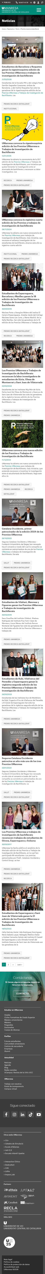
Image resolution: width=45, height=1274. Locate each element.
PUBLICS (7, 2)
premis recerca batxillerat (17, 104)
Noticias (7, 1062)
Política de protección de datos (17, 1264)
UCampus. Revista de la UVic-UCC (18, 1072)
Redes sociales (10, 1070)
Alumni (7, 1051)
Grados (7, 1015)
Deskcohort (9, 1165)
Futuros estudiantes (12, 1041)
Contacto (22, 993)
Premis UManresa (24, 180)
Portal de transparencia (14, 1086)
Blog (6, 1067)
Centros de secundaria (13, 1046)
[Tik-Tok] (31, 1114)
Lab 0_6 (8, 1150)
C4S (7, 1168)
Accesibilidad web (11, 1267)
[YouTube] (39, 1114)
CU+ (6, 1140)
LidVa (7, 1171)
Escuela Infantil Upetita (14, 1153)
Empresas (8, 1049)
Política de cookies (11, 1262)
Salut (6, 563)
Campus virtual (10, 1089)
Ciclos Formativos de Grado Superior (19, 1017)
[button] (32, 2)
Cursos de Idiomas (12, 1030)
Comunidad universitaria (14, 1044)
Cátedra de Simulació (14, 1144)
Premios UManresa (21, 162)
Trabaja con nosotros (13, 1084)
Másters (7, 1022)
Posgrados (8, 1025)
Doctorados (9, 1027)
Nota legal (8, 1259)
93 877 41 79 (23, 2)
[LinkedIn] (23, 1114)
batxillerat (9, 494)
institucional (10, 109)
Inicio (4, 29)
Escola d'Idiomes (12, 1147)
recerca (8, 180)
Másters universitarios (13, 1020)
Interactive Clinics (12, 1161)
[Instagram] (14, 1114)
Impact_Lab (10, 1174)
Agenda (7, 1065)
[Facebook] (6, 1114)
